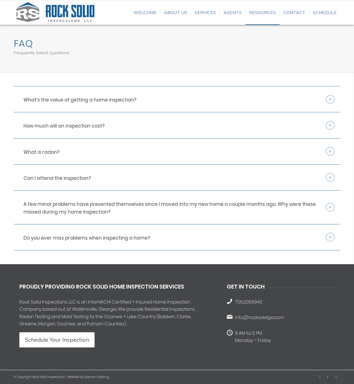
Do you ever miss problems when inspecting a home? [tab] (87, 238)
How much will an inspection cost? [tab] (64, 126)
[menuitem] (145, 12)
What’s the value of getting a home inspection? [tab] (80, 100)
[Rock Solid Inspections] (55, 12)
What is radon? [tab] (41, 152)
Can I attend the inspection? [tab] (57, 178)
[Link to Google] (319, 377)
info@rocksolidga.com (259, 317)
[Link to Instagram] (336, 377)
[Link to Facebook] (328, 377)
